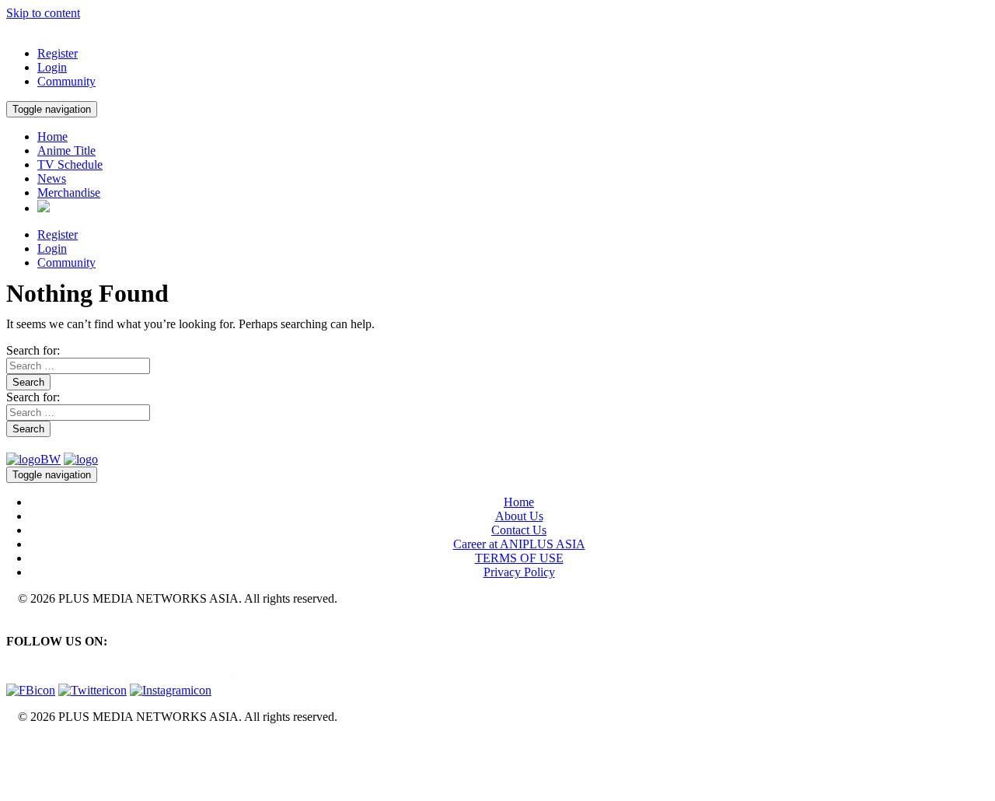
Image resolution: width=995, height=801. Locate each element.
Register (57, 53)
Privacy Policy (519, 572)
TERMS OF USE (519, 558)
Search (28, 382)
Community (66, 81)
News (51, 178)
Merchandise (68, 192)
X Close (26, 743)
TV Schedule (70, 164)
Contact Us (518, 530)
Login (52, 67)
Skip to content (43, 12)
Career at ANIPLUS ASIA (519, 544)
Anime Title (66, 150)
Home (52, 136)
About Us (519, 516)
